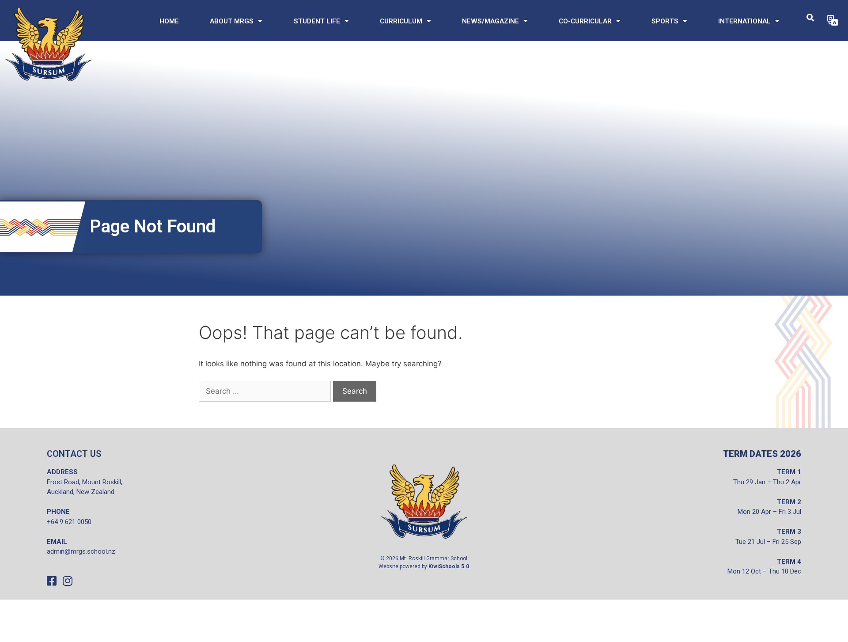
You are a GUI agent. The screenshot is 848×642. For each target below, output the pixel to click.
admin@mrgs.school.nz (81, 551)
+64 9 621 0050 (69, 522)
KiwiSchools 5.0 (448, 566)
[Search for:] (265, 391)
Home (169, 21)
